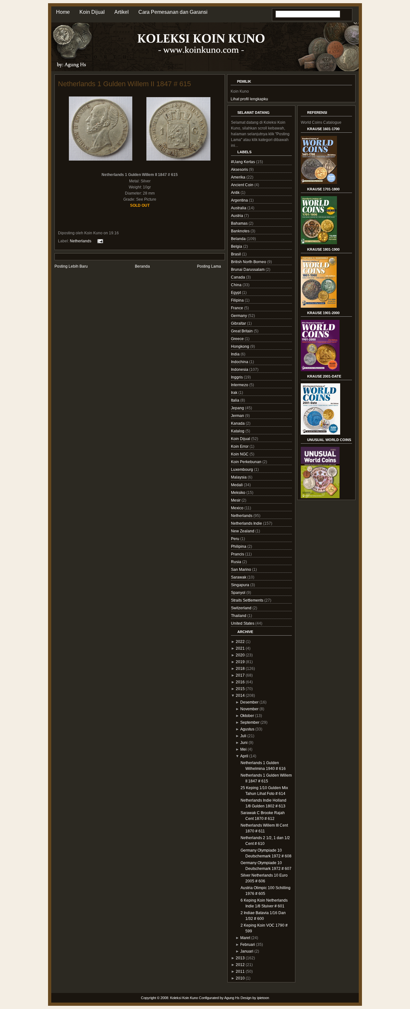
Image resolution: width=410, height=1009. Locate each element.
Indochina (240, 362)
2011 (240, 971)
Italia (235, 400)
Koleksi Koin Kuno (184, 998)
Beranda (142, 266)
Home (63, 12)
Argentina (240, 200)
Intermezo (240, 385)
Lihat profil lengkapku (249, 99)
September (249, 722)
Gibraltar (239, 323)
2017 (240, 675)
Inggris (237, 377)
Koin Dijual (92, 12)
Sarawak (239, 577)
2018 (240, 668)
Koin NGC (240, 454)
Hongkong (240, 346)
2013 (240, 958)
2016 (240, 682)
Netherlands (80, 241)
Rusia (236, 562)
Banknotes (240, 231)
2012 (240, 965)
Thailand (239, 615)
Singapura (240, 585)
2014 (240, 695)
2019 (240, 662)
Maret (245, 938)
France (237, 308)
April (244, 756)
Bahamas (240, 223)
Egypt (236, 292)
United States (243, 623)
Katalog (238, 431)
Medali (237, 485)
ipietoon (263, 998)
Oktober (247, 715)
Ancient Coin (242, 185)
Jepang (238, 408)
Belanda (239, 239)
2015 (240, 689)
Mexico (237, 508)
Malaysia (239, 477)
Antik (236, 192)
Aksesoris (240, 169)
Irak (234, 392)
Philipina (239, 546)
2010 (240, 978)
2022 (240, 641)
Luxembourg (242, 469)
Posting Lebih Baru (71, 266)
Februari (247, 944)
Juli (243, 736)
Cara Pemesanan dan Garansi (173, 12)
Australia (239, 208)
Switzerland (241, 608)
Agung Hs (232, 998)
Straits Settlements (247, 600)
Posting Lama (209, 266)
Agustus (247, 729)
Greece (238, 339)
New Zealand (243, 531)
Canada (238, 277)
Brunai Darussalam (248, 269)
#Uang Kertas (243, 162)
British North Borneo (249, 262)
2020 (240, 655)
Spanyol (238, 592)
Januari (246, 951)
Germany (239, 315)
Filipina (238, 300)
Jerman (238, 415)
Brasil (236, 254)
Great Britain (242, 331)
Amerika (238, 177)
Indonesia (240, 369)
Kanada (238, 423)
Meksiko (238, 492)
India (236, 354)
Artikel (121, 12)
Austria (237, 215)
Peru (235, 539)
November (249, 709)
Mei (243, 749)
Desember (249, 702)
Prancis (238, 554)
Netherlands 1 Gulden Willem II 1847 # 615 (124, 84)
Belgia (237, 246)
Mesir (236, 500)
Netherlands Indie (247, 523)
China (236, 285)
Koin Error (240, 446)
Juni (244, 742)
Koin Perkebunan (246, 462)
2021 (240, 648)
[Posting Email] (99, 241)
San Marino (241, 569)
